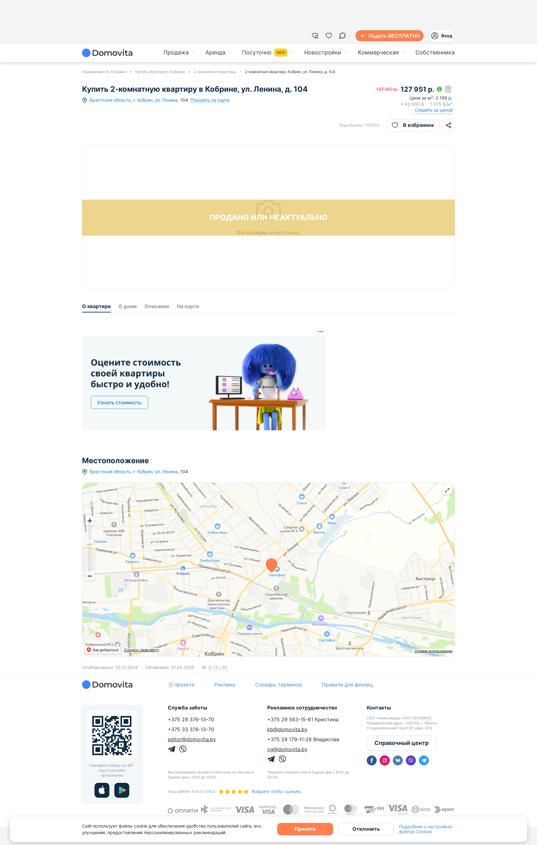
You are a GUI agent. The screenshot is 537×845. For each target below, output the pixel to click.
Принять (305, 829)
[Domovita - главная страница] (107, 53)
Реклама (224, 684)
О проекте (182, 684)
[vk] (398, 760)
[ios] (101, 790)
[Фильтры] (315, 35)
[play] (121, 790)
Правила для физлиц (347, 684)
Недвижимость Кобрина (104, 71)
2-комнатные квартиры (215, 71)
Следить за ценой (433, 110)
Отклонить (366, 829)
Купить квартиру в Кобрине (160, 71)
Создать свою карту (141, 650)
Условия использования (433, 651)
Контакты (379, 707)
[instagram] (385, 760)
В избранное (418, 125)
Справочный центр (401, 743)
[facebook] (372, 760)
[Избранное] (329, 35)
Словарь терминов (278, 684)
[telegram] (424, 760)
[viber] (411, 760)
